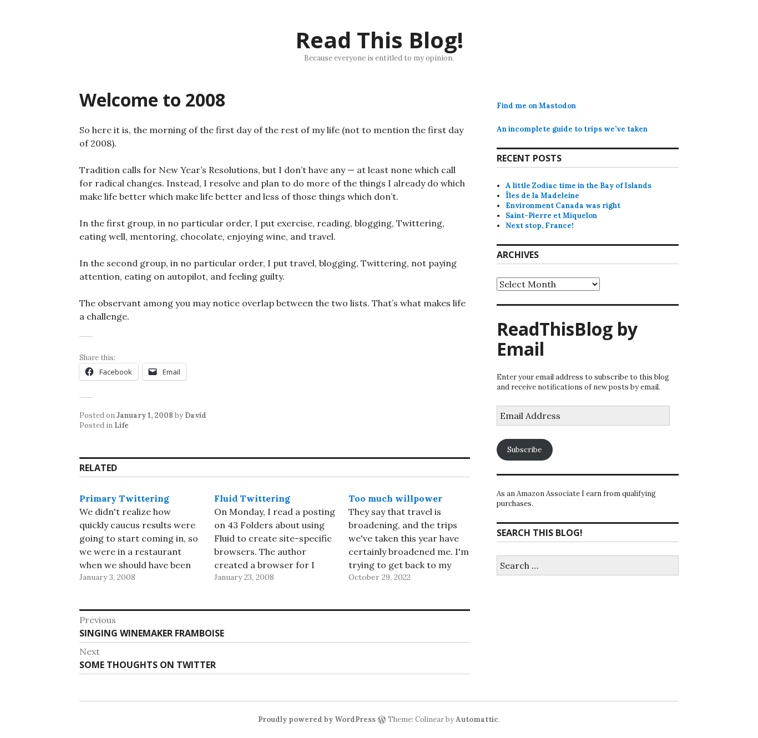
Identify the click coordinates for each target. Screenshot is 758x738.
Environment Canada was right (563, 205)
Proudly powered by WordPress (317, 719)
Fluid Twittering (252, 498)
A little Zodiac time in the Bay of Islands (578, 185)
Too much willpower (395, 498)
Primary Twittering (124, 498)
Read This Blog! (379, 39)
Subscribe (524, 449)
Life (121, 425)
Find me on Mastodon (536, 105)
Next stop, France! (540, 225)
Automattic (477, 719)
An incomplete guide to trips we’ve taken (572, 129)
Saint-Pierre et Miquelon (551, 215)
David (195, 415)
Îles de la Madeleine (542, 195)
